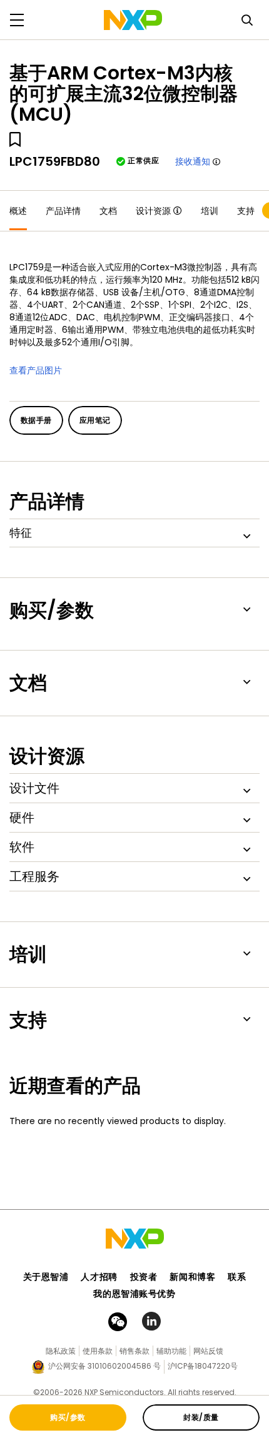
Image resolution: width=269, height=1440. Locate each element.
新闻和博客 (192, 1276)
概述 (18, 211)
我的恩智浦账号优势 (134, 1293)
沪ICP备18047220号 (203, 1366)
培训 (209, 211)
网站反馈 (208, 1351)
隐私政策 (61, 1351)
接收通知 (192, 161)
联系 (237, 1276)
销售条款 (134, 1351)
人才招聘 (99, 1276)
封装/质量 (200, 1417)
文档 (108, 211)
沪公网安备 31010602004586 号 (104, 1366)
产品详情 (63, 211)
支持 (246, 211)
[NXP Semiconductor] (133, 20)
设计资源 (153, 211)
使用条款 (98, 1351)
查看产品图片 (35, 370)
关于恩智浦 (46, 1276)
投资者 (144, 1276)
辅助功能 (171, 1351)
